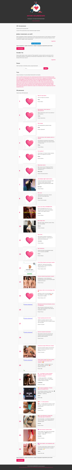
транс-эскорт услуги (20, 83)
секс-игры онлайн (49, 84)
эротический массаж (37, 83)
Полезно (47, 467)
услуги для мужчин (28, 79)
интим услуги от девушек (41, 78)
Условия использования (34, 467)
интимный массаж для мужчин (48, 83)
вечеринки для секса (42, 85)
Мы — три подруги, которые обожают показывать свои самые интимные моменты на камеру (45, 374)
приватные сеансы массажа (21, 84)
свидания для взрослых (50, 85)
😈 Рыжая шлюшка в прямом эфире (45, 429)
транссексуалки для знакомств (32, 81)
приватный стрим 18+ (42, 84)
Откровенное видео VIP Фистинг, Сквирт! (46, 345)
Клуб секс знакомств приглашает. (44, 331)
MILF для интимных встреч (44, 80)
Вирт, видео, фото (41, 220)
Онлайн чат (51, 467)
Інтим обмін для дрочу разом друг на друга (46, 262)
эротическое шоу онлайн (32, 84)
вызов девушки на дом (50, 78)
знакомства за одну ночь (32, 85)
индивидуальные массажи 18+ (30, 78)
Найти (46, 68)
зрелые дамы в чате (35, 80)
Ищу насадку (40, 123)
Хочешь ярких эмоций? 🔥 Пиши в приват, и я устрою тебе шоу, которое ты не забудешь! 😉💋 (46, 361)
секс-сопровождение (20, 79)
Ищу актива (40, 234)
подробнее (53, 41)
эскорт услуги (21, 78)
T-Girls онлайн (41, 81)
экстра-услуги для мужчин (37, 79)
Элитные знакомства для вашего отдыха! (46, 276)
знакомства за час (20, 86)
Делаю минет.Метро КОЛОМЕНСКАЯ (45, 206)
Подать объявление (36, 20)
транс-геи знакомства (29, 83)
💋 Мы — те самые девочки (43, 401)
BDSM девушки (46, 79)
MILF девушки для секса (26, 80)
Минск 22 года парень (42, 95)
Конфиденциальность (41, 467)
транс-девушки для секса (49, 81)
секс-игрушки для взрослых (21, 85)
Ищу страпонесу (41, 248)
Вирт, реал (40, 192)
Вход (24, 467)
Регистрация (20, 48)
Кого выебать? (41, 151)
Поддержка (27, 467)
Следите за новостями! (36, 43)
